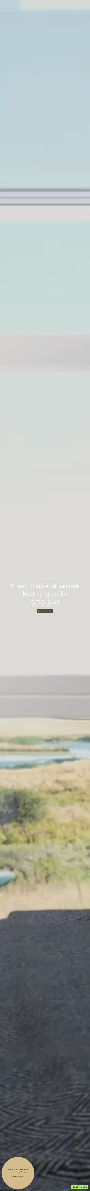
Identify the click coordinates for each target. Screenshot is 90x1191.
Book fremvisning (80, 1187)
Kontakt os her (18, 1176)
